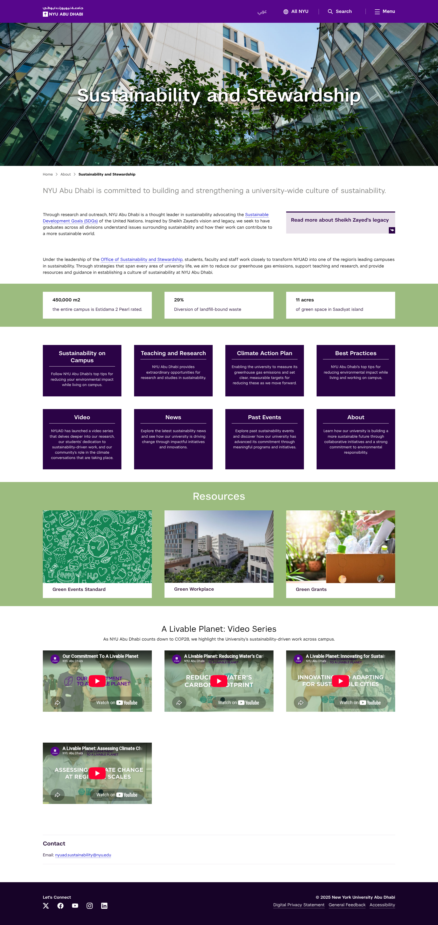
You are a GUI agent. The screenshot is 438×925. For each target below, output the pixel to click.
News (173, 417)
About (66, 174)
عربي (262, 11)
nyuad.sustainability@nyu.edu (83, 855)
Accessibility (382, 905)
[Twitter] (46, 906)
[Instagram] (89, 906)
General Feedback (347, 905)
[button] (341, 11)
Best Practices (356, 353)
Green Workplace (194, 589)
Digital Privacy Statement (298, 905)
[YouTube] (75, 906)
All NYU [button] (299, 11)
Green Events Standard (78, 589)
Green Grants (311, 589)
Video (82, 417)
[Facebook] (60, 906)
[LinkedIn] (104, 906)
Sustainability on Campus (82, 357)
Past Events (264, 417)
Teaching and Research (173, 353)
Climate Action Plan (264, 353)
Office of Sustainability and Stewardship (141, 259)
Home (48, 174)
